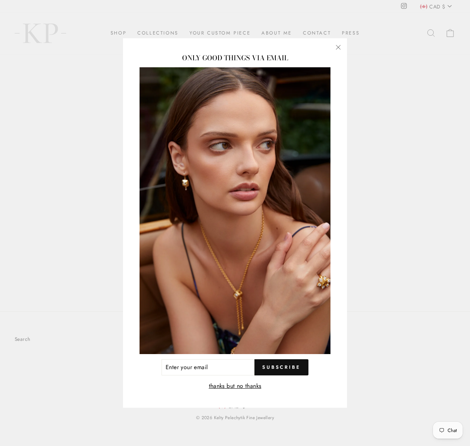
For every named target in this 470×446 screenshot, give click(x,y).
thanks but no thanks (235, 386)
